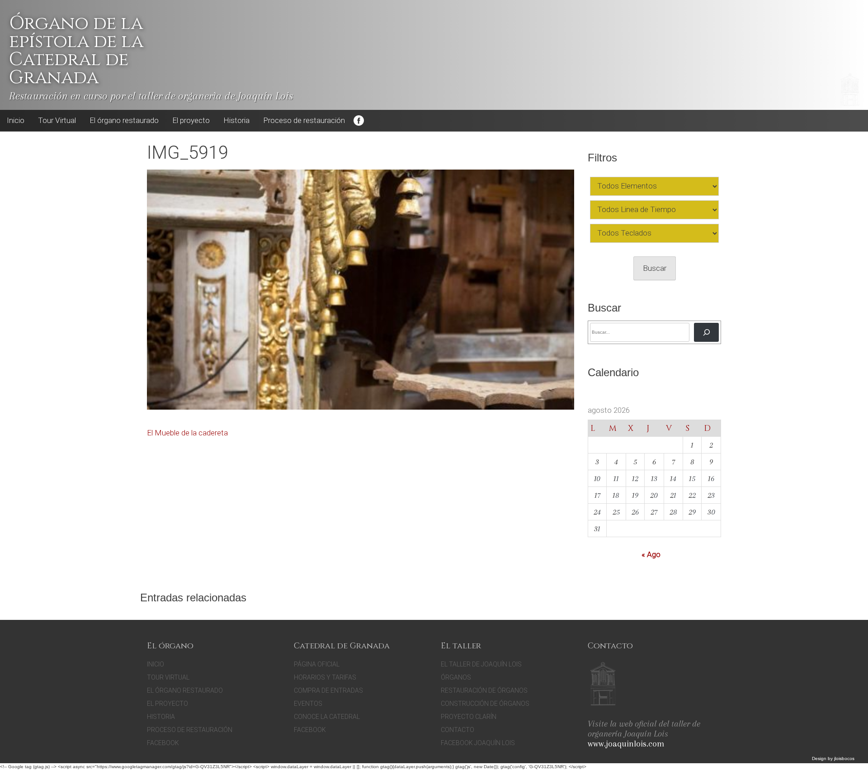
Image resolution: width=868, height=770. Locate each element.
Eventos (308, 703)
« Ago (651, 554)
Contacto (457, 729)
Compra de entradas (328, 690)
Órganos (456, 677)
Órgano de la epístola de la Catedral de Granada (76, 50)
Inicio (15, 120)
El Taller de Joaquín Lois (481, 664)
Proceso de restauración (304, 120)
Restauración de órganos (484, 690)
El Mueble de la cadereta (187, 432)
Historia (236, 120)
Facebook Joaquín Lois (478, 742)
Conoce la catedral (327, 716)
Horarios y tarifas (325, 677)
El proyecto (191, 120)
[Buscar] (706, 332)
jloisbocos (844, 758)
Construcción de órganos (485, 703)
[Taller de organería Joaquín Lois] (603, 685)
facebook (310, 729)
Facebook (358, 121)
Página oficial (317, 664)
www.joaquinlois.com (626, 744)
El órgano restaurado (124, 120)
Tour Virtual (57, 120)
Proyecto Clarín (468, 716)
